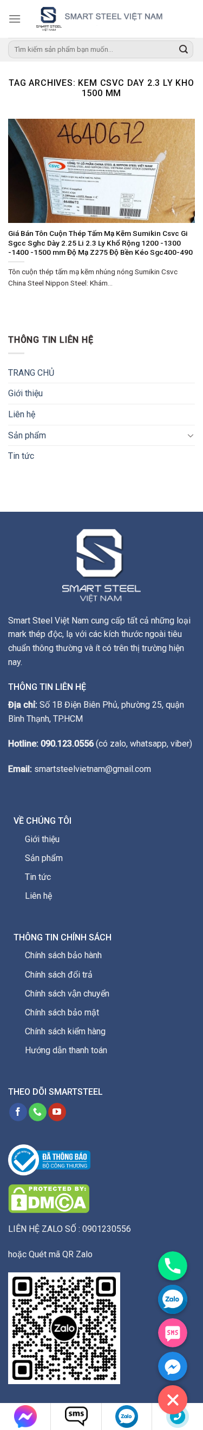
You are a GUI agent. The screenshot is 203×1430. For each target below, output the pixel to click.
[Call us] (38, 1112)
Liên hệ (21, 414)
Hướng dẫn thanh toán (66, 1050)
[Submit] (183, 49)
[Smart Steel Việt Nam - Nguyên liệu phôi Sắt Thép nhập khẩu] (108, 18)
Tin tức (21, 456)
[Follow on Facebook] (18, 1112)
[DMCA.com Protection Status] (48, 1198)
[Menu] (14, 18)
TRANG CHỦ (31, 373)
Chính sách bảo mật (62, 1012)
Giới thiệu (25, 393)
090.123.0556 (67, 743)
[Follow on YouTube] (57, 1112)
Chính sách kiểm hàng (65, 1031)
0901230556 (106, 1229)
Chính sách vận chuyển (67, 993)
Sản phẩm (27, 435)
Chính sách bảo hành (63, 955)
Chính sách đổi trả (59, 975)
